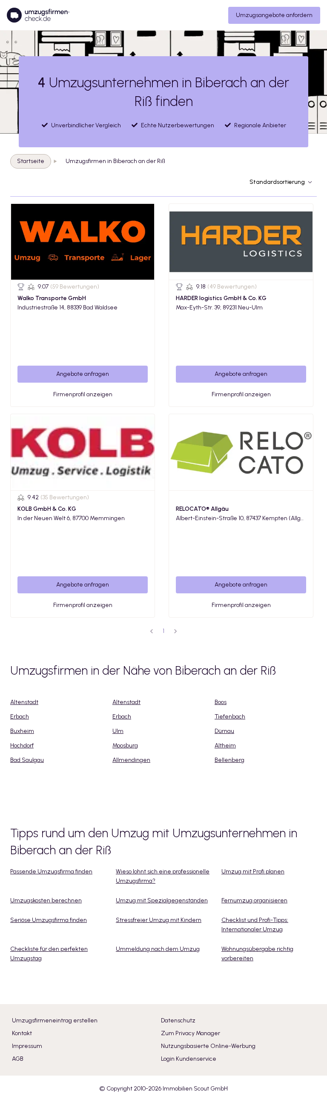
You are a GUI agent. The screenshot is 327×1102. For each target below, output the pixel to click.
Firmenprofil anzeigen (82, 394)
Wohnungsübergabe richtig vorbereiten (257, 953)
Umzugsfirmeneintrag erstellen (55, 1020)
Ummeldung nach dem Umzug (158, 949)
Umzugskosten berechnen (46, 900)
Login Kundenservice (188, 1058)
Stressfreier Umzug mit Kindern (158, 920)
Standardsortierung (277, 182)
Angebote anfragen (82, 374)
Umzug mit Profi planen (252, 871)
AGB (17, 1058)
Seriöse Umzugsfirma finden (48, 920)
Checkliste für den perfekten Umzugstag (49, 953)
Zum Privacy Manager (190, 1033)
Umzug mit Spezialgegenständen (162, 900)
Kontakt (22, 1033)
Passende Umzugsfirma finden (51, 871)
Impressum (27, 1046)
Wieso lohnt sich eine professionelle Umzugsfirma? (162, 876)
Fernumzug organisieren (254, 900)
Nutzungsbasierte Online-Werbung (208, 1046)
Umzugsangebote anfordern (274, 15)
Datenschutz (178, 1020)
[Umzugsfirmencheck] (38, 15)
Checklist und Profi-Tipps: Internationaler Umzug (254, 924)
